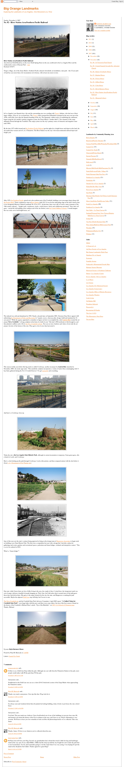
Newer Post (7, 757)
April (92, 124)
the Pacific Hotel (9, 202)
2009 (90, 46)
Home (42, 757)
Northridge (89, 180)
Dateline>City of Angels (93, 255)
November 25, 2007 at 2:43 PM (15, 687)
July (91, 113)
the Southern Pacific (17, 200)
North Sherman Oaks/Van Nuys (95, 174)
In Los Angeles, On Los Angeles (96, 276)
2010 (90, 43)
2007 (90, 53)
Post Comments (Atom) (19, 761)
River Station (35, 202)
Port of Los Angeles (92, 190)
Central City (89, 147)
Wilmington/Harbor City (93, 231)
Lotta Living (90, 298)
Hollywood (89, 162)
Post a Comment (9, 753)
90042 (88, 243)
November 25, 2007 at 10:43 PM (15, 708)
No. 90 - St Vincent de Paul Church (101, 62)
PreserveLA (89, 307)
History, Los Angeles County (95, 273)
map (28, 65)
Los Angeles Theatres (92, 295)
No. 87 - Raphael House (97, 75)
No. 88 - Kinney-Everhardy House (100, 72)
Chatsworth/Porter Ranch (93, 153)
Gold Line (26, 597)
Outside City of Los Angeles (94, 183)
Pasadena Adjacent (92, 304)
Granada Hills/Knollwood (94, 159)
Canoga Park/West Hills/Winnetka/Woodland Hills (101, 144)
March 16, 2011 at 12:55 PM (14, 749)
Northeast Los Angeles (93, 177)
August (92, 110)
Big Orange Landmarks (21, 8)
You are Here (90, 319)
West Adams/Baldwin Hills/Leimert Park (98, 225)
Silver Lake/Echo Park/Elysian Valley (97, 201)
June (92, 117)
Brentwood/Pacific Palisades (94, 141)
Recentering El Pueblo (93, 310)
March (92, 127)
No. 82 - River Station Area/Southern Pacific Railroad (26, 22)
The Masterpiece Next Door (94, 316)
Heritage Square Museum (94, 267)
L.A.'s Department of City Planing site (19, 463)
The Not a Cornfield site (11, 601)
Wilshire (88, 234)
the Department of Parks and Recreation (23, 318)
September (93, 106)
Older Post (76, 757)
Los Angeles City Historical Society (97, 286)
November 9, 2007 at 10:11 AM (15, 675)
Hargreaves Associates (63, 541)
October (93, 103)
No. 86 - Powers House (97, 78)
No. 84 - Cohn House (96, 85)
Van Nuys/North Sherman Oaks (95, 222)
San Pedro (89, 193)
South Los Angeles (92, 204)
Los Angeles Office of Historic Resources (98, 292)
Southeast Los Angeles (93, 207)
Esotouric (89, 258)
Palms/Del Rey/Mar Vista (94, 186)
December (93, 56)
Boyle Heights (90, 138)
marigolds (45, 371)
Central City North (14, 656)
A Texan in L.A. (91, 246)
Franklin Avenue (91, 261)
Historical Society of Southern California (98, 270)
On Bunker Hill (91, 301)
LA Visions (89, 283)
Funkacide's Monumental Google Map (98, 264)
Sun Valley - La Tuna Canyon (95, 210)
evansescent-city (13, 668)
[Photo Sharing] (42, 57)
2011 (90, 39)
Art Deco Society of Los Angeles (96, 249)
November (93, 60)
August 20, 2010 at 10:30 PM (15, 733)
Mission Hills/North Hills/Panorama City (98, 168)
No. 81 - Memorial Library (98, 98)
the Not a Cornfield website (34, 324)
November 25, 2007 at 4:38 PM (15, 697)
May (92, 120)
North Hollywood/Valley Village (96, 171)
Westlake (89, 228)
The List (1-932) (91, 313)
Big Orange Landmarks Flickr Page (97, 252)
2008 (90, 50)
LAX (87, 165)
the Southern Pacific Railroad (35, 128)
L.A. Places (89, 280)
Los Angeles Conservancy (94, 289)
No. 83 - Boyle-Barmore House (99, 89)
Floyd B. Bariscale (13, 691)
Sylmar (88, 218)
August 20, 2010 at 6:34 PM (14, 724)
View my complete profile (102, 30)
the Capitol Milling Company (58, 208)
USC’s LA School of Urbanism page (63, 605)
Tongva (57, 113)
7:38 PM (25, 653)
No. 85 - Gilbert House (97, 82)
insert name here (13, 738)
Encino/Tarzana (91, 156)
